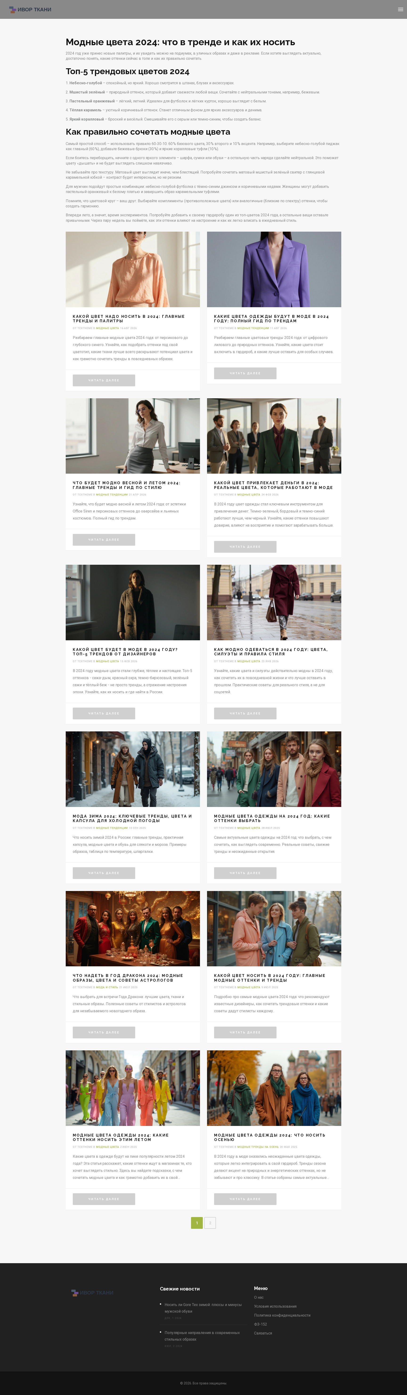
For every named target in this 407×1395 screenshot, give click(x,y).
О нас (259, 1297)
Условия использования (275, 1306)
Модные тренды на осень (258, 1147)
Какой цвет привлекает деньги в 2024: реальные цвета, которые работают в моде (273, 485)
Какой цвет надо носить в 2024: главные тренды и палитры (129, 318)
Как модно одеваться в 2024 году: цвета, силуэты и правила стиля (271, 651)
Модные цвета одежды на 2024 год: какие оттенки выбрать (272, 818)
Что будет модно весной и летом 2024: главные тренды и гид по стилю (127, 485)
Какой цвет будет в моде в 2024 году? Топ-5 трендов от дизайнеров (125, 651)
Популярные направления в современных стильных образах (202, 1336)
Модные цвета (107, 328)
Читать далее (104, 380)
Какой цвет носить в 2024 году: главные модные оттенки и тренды (270, 977)
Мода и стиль (107, 987)
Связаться (263, 1333)
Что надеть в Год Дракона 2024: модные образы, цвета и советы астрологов (128, 977)
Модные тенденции (253, 328)
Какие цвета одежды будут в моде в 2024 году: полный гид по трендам (271, 318)
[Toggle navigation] (400, 9)
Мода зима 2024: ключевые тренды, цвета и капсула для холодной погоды (132, 818)
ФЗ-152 (260, 1324)
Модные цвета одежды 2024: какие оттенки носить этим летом (121, 1137)
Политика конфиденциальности (282, 1315)
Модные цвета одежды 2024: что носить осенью (270, 1137)
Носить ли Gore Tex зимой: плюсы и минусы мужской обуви (203, 1308)
